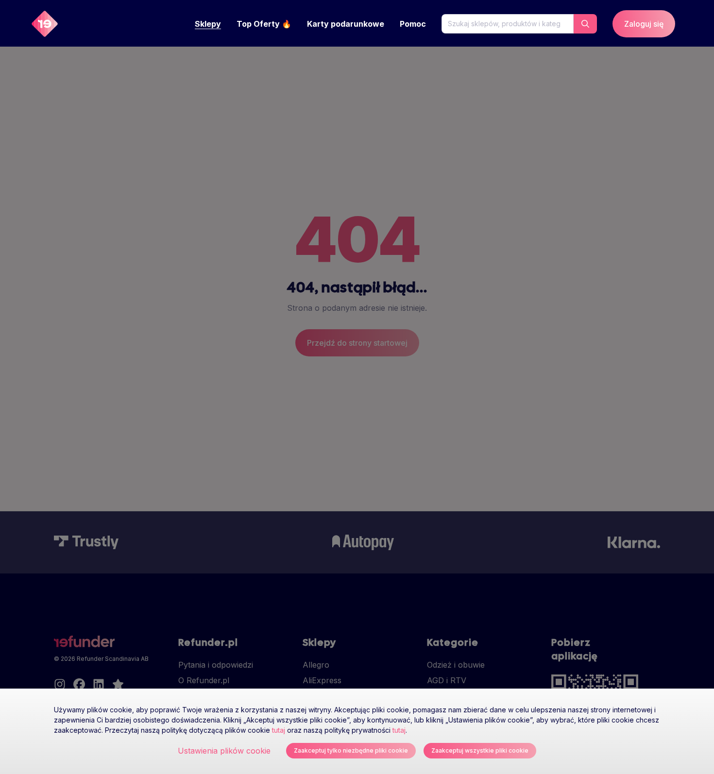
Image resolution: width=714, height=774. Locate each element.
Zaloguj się (643, 24)
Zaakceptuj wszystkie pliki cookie (479, 750)
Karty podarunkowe (345, 24)
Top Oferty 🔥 (264, 24)
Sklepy (208, 24)
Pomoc (413, 24)
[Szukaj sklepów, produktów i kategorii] (585, 24)
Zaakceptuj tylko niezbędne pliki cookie (351, 750)
